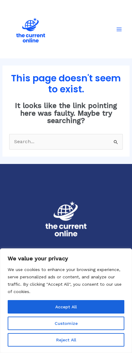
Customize (66, 323)
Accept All (66, 306)
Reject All (66, 339)
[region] (66, 300)
